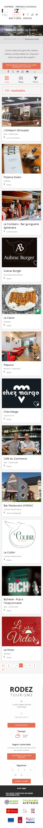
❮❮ (3, 665)
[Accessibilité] (23, 14)
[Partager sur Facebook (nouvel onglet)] (8, 72)
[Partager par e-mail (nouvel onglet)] (27, 72)
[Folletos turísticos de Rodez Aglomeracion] (2, 794)
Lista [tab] (7, 82)
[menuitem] (9, 7)
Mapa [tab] (20, 82)
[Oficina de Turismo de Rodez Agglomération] (21, 691)
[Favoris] (28, 14)
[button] (32, 15)
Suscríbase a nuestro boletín (21, 756)
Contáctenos (21, 725)
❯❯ (3, 669)
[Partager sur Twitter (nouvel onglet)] (13, 72)
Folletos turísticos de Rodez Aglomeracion (19, 794)
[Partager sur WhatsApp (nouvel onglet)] (22, 72)
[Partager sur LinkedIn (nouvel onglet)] (18, 72)
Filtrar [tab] (35, 82)
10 (30, 665)
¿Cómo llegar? (21, 781)
